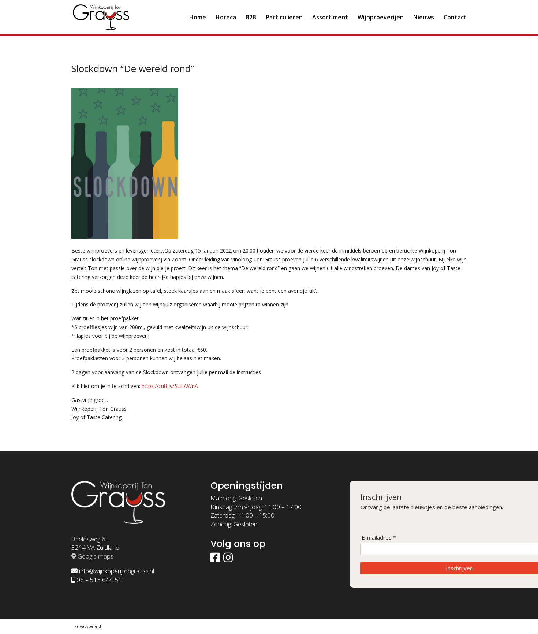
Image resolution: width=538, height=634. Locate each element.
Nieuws (423, 18)
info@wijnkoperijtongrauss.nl (116, 571)
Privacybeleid (87, 626)
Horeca (226, 18)
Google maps (95, 556)
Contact (455, 18)
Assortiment (330, 18)
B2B (251, 18)
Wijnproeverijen (381, 18)
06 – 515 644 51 (99, 579)
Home (197, 18)
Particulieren (284, 18)
